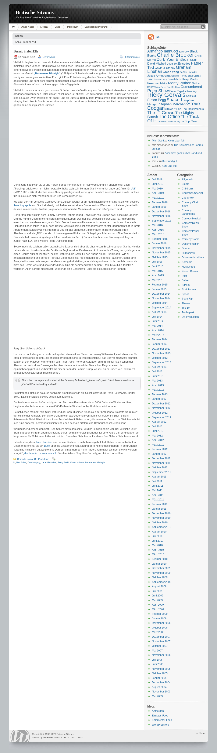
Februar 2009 (160, 613)
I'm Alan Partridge (188, 72)
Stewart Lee (173, 108)
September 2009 (161, 582)
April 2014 (158, 330)
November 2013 (161, 353)
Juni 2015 (157, 266)
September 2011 (161, 472)
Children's (187, 188)
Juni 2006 (157, 664)
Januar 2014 (159, 344)
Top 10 (186, 307)
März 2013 (158, 389)
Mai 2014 (157, 325)
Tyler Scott (158, 140)
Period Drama (190, 271)
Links (57, 26)
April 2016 (158, 229)
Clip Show (188, 197)
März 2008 (158, 632)
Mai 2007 (157, 650)
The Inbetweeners (193, 108)
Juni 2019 (157, 183)
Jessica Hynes (178, 75)
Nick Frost (160, 87)
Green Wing (171, 71)
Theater (186, 303)
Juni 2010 (157, 540)
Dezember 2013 (161, 348)
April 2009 (158, 604)
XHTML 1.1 (65, 737)
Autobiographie (22, 205)
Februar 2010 (160, 559)
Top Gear (191, 121)
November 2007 (161, 641)
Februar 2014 (160, 339)
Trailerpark (188, 312)
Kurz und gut (169, 161)
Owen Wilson (77, 462)
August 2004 (159, 687)
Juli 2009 (157, 591)
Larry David (167, 79)
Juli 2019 (157, 179)
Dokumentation (190, 243)
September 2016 (161, 220)
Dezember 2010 (161, 513)
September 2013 (161, 362)
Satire (185, 280)
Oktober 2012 (160, 412)
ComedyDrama (25, 459)
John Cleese (194, 76)
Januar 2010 (159, 563)
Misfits (163, 83)
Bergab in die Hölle (26, 51)
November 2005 (161, 668)
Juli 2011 (157, 481)
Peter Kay (191, 91)
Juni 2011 (157, 485)
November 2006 (161, 655)
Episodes (184, 63)
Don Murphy (34, 462)
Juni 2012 (157, 430)
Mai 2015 (157, 271)
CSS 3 (79, 737)
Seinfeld (191, 96)
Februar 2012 (160, 449)
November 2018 (161, 216)
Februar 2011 (159, 504)
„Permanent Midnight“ (47, 73)
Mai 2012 (157, 435)
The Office (169, 116)
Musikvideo (188, 266)
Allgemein (187, 179)
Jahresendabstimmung (195, 257)
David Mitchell (156, 63)
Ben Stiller (21, 462)
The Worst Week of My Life (170, 121)
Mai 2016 (157, 225)
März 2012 (158, 444)
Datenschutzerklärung (96, 26)
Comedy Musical (191, 218)
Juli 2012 (157, 426)
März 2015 (158, 280)
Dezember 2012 (161, 403)
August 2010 (159, 531)
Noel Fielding (173, 87)
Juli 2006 (157, 659)
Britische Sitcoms (35, 12)
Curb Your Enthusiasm (176, 59)
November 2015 (161, 252)
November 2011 (161, 463)
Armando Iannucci (162, 51)
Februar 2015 (160, 284)
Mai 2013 (157, 380)
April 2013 (158, 385)
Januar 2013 (159, 398)
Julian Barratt (154, 79)
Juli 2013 (157, 371)
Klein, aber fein (176, 140)
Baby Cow (184, 51)
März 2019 (158, 197)
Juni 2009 (157, 595)
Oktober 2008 (160, 627)
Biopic (185, 183)
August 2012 (159, 421)
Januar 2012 (159, 453)
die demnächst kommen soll (40, 453)
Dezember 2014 (161, 293)
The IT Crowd (161, 112)
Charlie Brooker (175, 55)
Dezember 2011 (161, 458)
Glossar (44, 26)
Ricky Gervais (166, 94)
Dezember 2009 (161, 568)
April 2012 (158, 440)
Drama (186, 248)
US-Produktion (41, 459)
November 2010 (161, 517)
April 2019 (158, 193)
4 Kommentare (132, 57)
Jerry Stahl (63, 462)
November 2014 (161, 298)
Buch (47, 445)
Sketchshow (189, 289)
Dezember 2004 (161, 682)
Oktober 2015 (160, 257)
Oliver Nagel (27, 26)
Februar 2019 (160, 202)
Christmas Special (192, 193)
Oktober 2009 (160, 577)
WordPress (20, 736)
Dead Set (172, 63)
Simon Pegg (156, 100)
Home (14, 27)
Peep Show (158, 90)
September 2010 (161, 527)
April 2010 (158, 549)
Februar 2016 (160, 238)
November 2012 (161, 408)
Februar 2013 (160, 394)
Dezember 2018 (161, 211)
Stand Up (187, 298)
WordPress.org (160, 724)
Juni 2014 (157, 321)
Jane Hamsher (44, 442)
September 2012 (161, 417)
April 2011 (158, 495)
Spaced (174, 99)
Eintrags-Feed (160, 715)
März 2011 (158, 499)
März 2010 (158, 554)
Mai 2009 (157, 600)
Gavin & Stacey (165, 67)
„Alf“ (133, 188)
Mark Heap (181, 79)
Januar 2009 (159, 618)
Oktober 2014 (160, 302)
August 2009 (159, 586)
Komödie (187, 262)
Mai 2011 (157, 490)
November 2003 (161, 691)
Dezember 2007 (161, 636)
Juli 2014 (157, 316)
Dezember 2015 (161, 248)
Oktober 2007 (160, 645)
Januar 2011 (159, 508)
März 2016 (158, 234)
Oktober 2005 (160, 673)
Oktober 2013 (160, 357)
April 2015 (158, 275)
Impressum (72, 26)
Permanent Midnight (95, 462)
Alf (14, 462)
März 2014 (158, 334)
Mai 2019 (157, 188)
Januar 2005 (159, 678)
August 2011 (159, 476)
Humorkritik (188, 252)
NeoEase (48, 737)
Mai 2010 (157, 545)
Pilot (184, 275)
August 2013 (159, 367)
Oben (201, 733)
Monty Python (179, 83)
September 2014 (161, 307)
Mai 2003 (157, 696)
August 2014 (159, 312)
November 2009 (161, 572)
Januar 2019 (159, 206)
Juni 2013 (157, 376)
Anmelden (158, 710)
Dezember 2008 (161, 623)
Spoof (185, 294)
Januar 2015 (159, 289)
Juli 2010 (157, 536)
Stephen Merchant (172, 104)
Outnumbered (191, 87)
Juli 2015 (157, 261)
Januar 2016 (159, 243)
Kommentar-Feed (162, 720)
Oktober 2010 (160, 522)
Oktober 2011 (159, 467)
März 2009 (158, 609)
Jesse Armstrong (158, 75)
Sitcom (186, 285)
